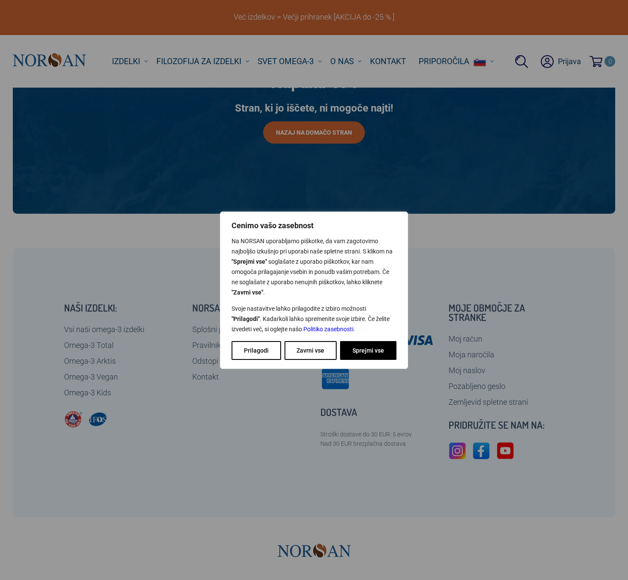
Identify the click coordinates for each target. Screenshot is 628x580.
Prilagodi (256, 350)
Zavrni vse (310, 350)
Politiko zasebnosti (328, 329)
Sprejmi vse (368, 350)
